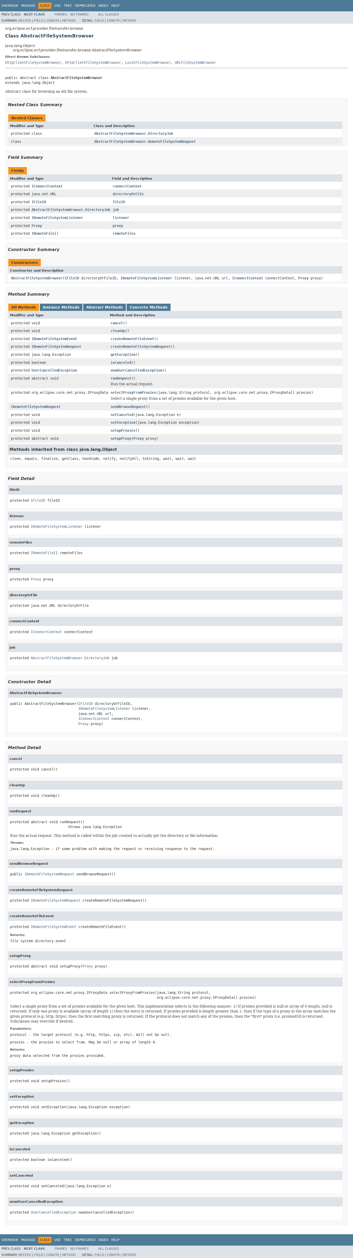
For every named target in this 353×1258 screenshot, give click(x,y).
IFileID (39, 202)
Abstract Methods (104, 307)
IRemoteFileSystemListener (57, 218)
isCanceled (121, 362)
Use (57, 5)
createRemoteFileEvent (132, 339)
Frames (61, 14)
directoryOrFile (128, 194)
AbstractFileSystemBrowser (37, 278)
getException (123, 354)
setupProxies (123, 430)
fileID (119, 202)
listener (121, 218)
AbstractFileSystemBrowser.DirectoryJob (133, 133)
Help (115, 5)
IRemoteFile (43, 233)
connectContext (127, 186)
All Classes (108, 14)
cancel (117, 323)
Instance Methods (61, 307)
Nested (24, 20)
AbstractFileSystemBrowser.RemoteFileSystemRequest (145, 141)
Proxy (37, 226)
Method (68, 20)
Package (28, 5)
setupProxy (121, 438)
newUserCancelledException (136, 370)
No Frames (79, 14)
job (116, 210)
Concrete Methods (148, 307)
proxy (118, 226)
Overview (10, 5)
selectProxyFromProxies (133, 392)
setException (123, 422)
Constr (52, 20)
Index (103, 5)
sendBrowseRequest (128, 407)
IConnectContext (47, 186)
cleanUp (118, 331)
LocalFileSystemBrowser (148, 62)
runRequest (121, 378)
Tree (68, 5)
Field (38, 20)
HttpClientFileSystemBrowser (33, 62)
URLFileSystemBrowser (195, 62)
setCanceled (122, 415)
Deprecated (85, 5)
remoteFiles (124, 233)
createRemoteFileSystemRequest (141, 346)
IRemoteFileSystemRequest (56, 346)
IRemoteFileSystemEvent (54, 339)
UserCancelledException (54, 370)
